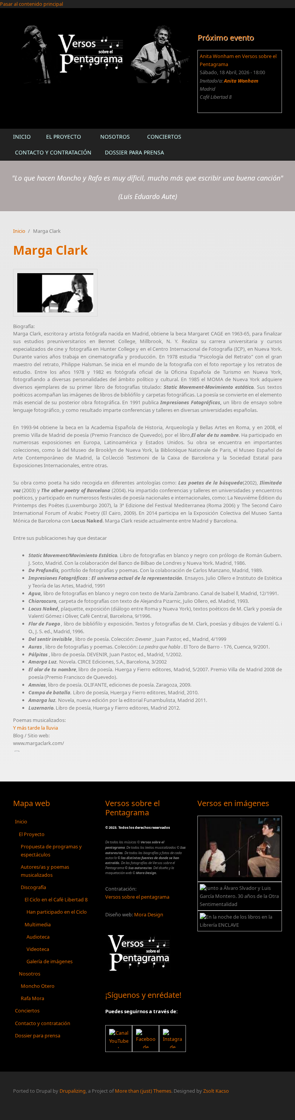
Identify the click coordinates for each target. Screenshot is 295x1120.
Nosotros (115, 136)
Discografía (33, 887)
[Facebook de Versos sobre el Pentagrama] (145, 1038)
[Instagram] (172, 1038)
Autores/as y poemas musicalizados (45, 870)
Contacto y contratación (53, 152)
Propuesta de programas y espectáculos (51, 850)
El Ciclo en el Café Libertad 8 (56, 899)
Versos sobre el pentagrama (137, 896)
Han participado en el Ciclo (57, 911)
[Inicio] (101, 53)
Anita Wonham (241, 80)
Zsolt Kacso (216, 1090)
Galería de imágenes (50, 961)
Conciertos (164, 136)
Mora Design (148, 914)
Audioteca (38, 936)
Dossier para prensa (134, 152)
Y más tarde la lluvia (35, 727)
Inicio (22, 136)
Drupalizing (73, 1090)
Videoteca (38, 949)
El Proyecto (63, 136)
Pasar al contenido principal (31, 3)
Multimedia (38, 924)
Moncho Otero (38, 985)
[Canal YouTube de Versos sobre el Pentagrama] (119, 1038)
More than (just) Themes (143, 1090)
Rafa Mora (32, 998)
